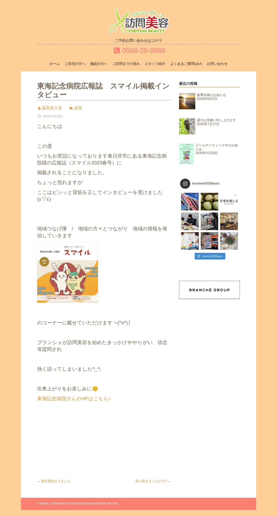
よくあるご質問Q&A (186, 64)
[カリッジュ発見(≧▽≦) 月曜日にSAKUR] (209, 221)
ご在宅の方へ (75, 64)
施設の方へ (98, 64)
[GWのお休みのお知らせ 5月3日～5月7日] (209, 201)
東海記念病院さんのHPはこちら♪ (74, 398)
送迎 (78, 108)
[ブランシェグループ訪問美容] (138, 11)
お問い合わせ (217, 64)
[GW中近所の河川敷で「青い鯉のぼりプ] (190, 201)
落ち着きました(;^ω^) (153, 481)
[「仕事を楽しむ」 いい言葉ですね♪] (229, 201)
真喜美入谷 (52, 108)
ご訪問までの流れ (126, 64)
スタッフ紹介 (155, 64)
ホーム (54, 64)
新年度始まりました (53, 481)
